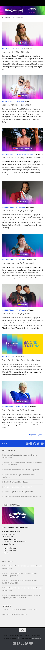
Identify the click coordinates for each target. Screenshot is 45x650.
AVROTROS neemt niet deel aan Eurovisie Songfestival (21, 470)
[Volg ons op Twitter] (38, 443)
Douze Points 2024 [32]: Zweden (17, 313)
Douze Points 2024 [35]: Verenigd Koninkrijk (22, 157)
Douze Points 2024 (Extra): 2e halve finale (21, 360)
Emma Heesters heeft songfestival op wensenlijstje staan (22, 496)
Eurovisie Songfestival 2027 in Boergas (16, 482)
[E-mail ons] (27, 443)
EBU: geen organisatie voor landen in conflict (18, 487)
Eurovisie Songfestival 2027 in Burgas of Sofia (18, 492)
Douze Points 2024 (8, 49)
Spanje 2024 (20, 101)
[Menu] (42, 3)
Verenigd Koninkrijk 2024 (24, 154)
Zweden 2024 (20, 310)
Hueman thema (36, 638)
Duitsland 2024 (21, 260)
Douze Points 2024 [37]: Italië (15, 52)
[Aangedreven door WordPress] (18, 638)
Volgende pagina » (36, 435)
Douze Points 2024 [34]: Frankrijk (17, 210)
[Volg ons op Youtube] (41, 443)
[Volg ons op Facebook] (30, 443)
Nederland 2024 (21, 407)
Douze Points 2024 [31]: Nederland (18, 410)
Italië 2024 (19, 49)
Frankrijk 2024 (21, 207)
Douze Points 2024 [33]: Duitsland (18, 263)
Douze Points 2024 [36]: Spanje (16, 105)
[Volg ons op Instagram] (34, 443)
